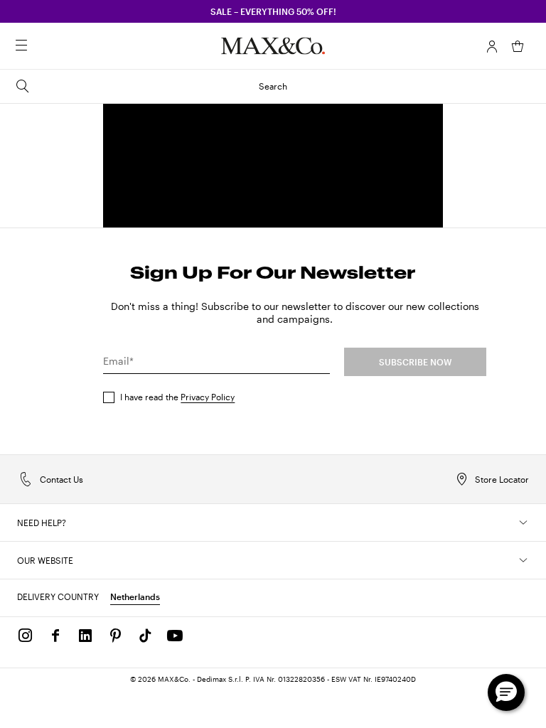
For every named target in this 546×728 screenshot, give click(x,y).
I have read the (177, 397)
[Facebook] (55, 635)
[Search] (41, 46)
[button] (492, 46)
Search (273, 86)
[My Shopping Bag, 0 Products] (517, 46)
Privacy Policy (208, 397)
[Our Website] (523, 560)
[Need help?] (523, 522)
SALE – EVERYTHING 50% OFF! (273, 11)
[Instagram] (25, 635)
